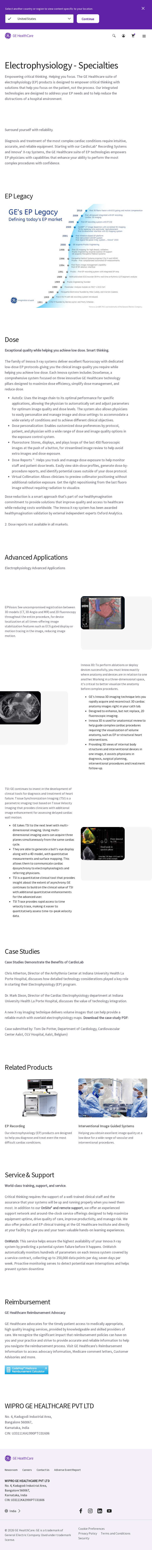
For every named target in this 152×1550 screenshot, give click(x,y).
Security (83, 1538)
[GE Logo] (19, 36)
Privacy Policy (87, 1533)
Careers (27, 1470)
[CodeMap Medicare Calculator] (26, 1369)
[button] (114, 35)
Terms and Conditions (115, 1533)
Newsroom (11, 1470)
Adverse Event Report (67, 1470)
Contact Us (43, 1470)
